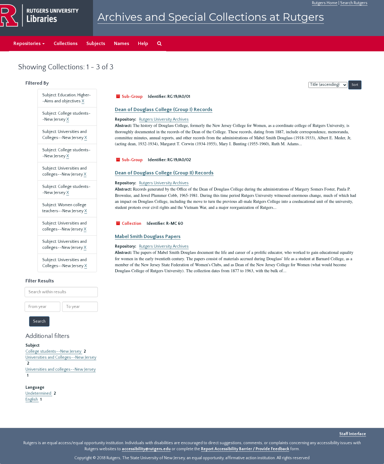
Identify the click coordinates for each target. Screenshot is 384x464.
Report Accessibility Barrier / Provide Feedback (245, 449)
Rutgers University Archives (164, 119)
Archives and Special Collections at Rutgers (211, 17)
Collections (65, 43)
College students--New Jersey (54, 351)
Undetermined (39, 393)
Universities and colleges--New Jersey (61, 369)
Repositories (28, 43)
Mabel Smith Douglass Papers (148, 236)
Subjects (95, 43)
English (32, 399)
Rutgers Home (325, 3)
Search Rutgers (354, 3)
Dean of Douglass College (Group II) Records (164, 173)
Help (143, 43)
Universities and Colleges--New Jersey (61, 357)
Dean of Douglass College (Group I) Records (163, 109)
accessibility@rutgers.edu (146, 449)
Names (121, 43)
